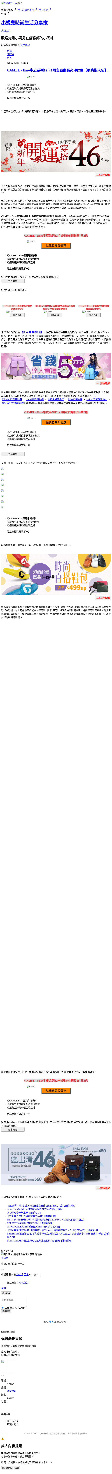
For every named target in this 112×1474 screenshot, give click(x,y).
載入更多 (6, 1293)
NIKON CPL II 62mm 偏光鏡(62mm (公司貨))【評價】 (34, 1226)
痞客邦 (19, 1274)
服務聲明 (84, 1433)
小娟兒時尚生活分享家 (24, 22)
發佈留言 (6, 1311)
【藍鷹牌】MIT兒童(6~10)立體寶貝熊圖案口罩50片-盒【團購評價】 (42, 1205)
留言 (26, 1274)
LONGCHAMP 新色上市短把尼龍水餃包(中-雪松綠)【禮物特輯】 (40, 1240)
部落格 (10, 54)
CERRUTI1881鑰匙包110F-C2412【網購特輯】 (31, 1223)
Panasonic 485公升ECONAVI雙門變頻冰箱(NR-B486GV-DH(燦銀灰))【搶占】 (46, 1219)
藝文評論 (24, 1282)
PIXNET (34, 1433)
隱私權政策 (72, 1433)
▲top (3, 1288)
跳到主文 (5, 30)
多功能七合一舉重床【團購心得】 (24, 1212)
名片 (9, 58)
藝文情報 (25, 45)
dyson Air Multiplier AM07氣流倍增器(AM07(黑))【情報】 (36, 1209)
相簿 (9, 51)
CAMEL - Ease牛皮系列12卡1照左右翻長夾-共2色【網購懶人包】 (57, 70)
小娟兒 (4, 1258)
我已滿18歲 (7, 1468)
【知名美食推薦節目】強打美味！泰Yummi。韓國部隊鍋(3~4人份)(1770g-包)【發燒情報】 (53, 1230)
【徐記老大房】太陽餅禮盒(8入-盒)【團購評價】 (32, 1216)
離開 (17, 1468)
